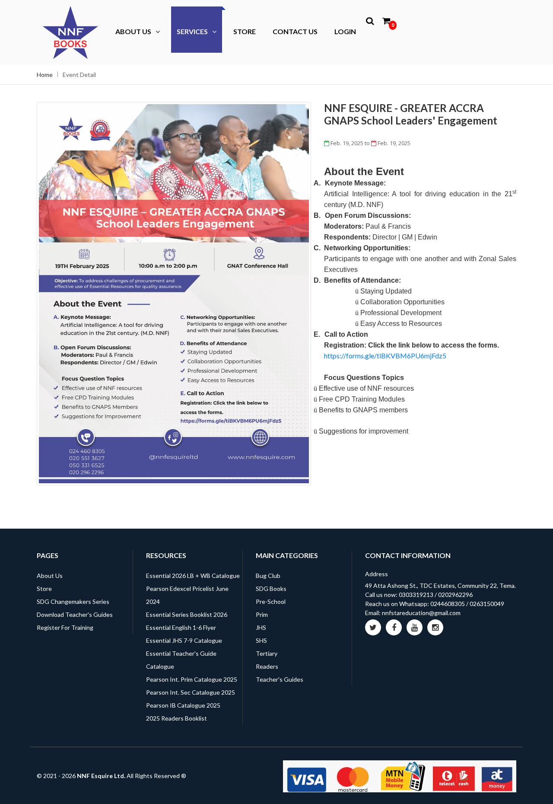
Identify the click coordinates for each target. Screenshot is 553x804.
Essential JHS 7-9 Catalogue (184, 640)
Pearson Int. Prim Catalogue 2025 (191, 679)
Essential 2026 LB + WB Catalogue (193, 575)
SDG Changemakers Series (73, 601)
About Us (133, 31)
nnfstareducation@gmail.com (421, 612)
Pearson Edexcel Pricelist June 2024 (187, 595)
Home (45, 74)
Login (345, 31)
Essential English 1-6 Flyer (181, 627)
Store (244, 31)
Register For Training (65, 627)
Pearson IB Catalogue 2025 (183, 705)
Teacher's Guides (279, 679)
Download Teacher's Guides (75, 614)
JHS (261, 627)
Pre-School (271, 601)
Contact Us (295, 31)
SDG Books (271, 588)
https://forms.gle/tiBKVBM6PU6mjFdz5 (385, 355)
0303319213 (416, 594)
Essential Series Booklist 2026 (186, 614)
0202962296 (455, 594)
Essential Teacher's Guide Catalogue (181, 660)
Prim (262, 614)
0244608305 (447, 603)
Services (192, 31)
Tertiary (266, 653)
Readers (267, 666)
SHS (261, 640)
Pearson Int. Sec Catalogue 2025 (190, 692)
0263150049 (487, 603)
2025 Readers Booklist (176, 718)
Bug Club (268, 575)
